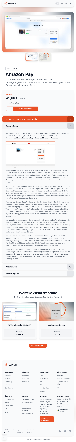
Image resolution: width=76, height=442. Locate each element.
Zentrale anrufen (28, 399)
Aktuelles (60, 375)
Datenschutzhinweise (31, 430)
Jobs (6, 409)
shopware (25, 382)
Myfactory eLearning (63, 378)
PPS (41, 385)
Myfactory (25, 375)
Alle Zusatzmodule (38, 346)
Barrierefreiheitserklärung (24, 432)
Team (7, 402)
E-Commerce (12, 68)
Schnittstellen (44, 388)
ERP (41, 382)
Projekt (7, 378)
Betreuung (8, 382)
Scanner (42, 391)
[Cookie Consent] (4, 437)
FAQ (58, 387)
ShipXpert (25, 378)
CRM (41, 375)
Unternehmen (9, 399)
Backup (7, 385)
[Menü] (70, 3)
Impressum (20, 430)
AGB (41, 430)
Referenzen (9, 406)
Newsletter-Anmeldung (45, 419)
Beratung (8, 375)
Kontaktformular (27, 414)
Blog (6, 412)
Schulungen (9, 388)
